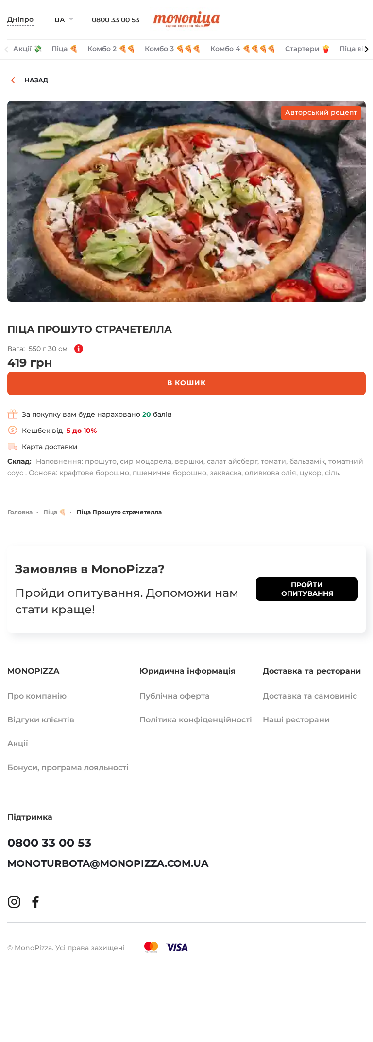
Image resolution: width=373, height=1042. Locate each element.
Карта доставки (50, 446)
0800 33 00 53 (115, 20)
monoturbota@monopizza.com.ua (107, 863)
